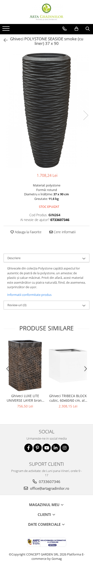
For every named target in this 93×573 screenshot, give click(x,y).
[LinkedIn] (56, 448)
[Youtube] (46, 448)
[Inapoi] (3, 40)
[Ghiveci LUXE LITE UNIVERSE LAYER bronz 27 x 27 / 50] (25, 365)
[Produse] (6, 30)
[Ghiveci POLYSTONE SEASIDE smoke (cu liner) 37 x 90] (46, 110)
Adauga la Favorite (27, 232)
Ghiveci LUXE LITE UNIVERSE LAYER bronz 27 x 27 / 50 (25, 398)
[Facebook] (28, 448)
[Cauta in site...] (87, 29)
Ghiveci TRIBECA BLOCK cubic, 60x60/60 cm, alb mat (68, 398)
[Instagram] (65, 448)
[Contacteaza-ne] (64, 29)
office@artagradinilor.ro (49, 488)
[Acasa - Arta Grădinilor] (46, 12)
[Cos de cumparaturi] (76, 29)
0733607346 (49, 481)
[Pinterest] (37, 448)
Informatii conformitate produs (29, 294)
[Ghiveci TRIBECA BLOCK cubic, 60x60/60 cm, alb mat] (68, 365)
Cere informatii (64, 232)
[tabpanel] (46, 110)
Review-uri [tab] (16, 305)
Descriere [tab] (14, 258)
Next (85, 115)
